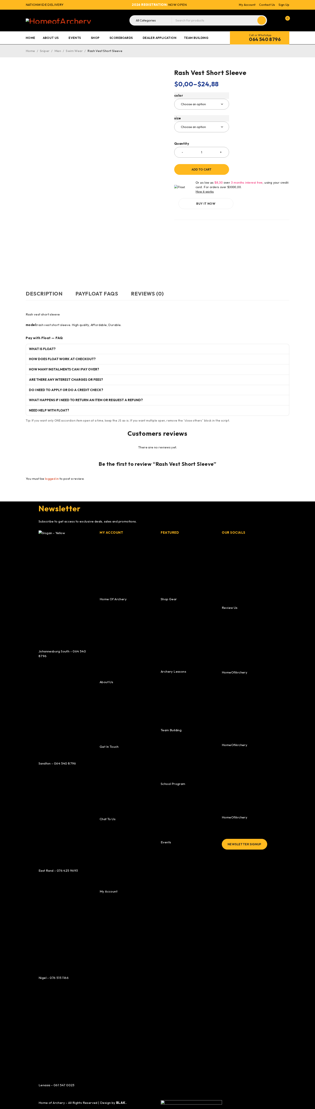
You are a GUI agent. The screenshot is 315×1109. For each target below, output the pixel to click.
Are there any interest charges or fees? (66, 380)
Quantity (181, 144)
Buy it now (205, 204)
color (178, 95)
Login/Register (276, 20)
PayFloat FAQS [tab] (96, 293)
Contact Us (267, 5)
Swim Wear (74, 51)
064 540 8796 (265, 39)
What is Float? (42, 349)
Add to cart (202, 169)
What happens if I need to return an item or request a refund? (86, 400)
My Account (247, 5)
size (177, 118)
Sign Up (284, 5)
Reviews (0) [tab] (147, 293)
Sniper (45, 51)
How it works (205, 191)
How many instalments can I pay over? (64, 369)
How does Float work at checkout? (62, 359)
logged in (52, 479)
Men (57, 51)
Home (30, 51)
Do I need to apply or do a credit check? (66, 390)
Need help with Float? (49, 410)
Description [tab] (44, 293)
